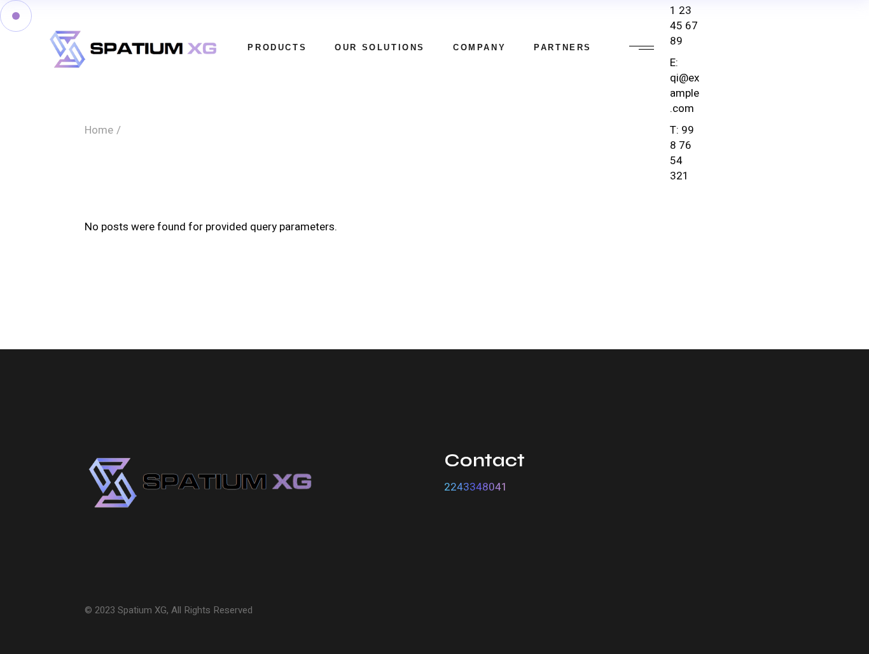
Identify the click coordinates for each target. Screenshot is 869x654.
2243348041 (476, 487)
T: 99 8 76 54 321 (682, 153)
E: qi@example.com (684, 85)
